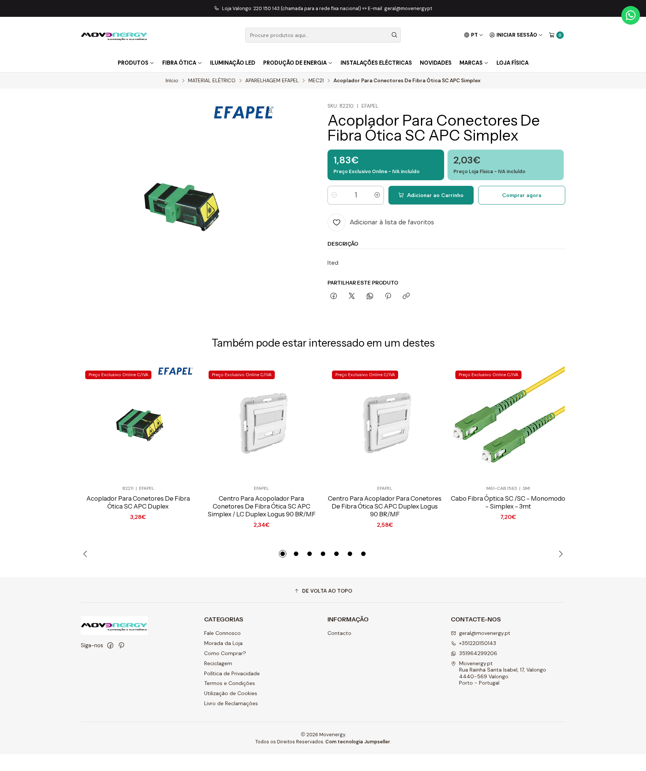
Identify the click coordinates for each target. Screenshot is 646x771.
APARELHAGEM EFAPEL (272, 80)
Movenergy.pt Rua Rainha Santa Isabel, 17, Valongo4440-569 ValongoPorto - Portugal (502, 673)
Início (172, 80)
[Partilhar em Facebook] (333, 296)
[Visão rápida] (177, 423)
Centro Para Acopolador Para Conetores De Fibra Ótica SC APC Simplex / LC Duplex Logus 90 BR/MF (261, 506)
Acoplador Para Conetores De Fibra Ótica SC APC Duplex (138, 502)
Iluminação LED (232, 62)
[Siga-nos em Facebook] (110, 645)
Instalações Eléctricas (376, 62)
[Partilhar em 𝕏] (351, 296)
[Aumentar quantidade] (377, 195)
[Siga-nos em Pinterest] (121, 645)
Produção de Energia (295, 62)
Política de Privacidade (232, 673)
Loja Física (512, 62)
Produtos (133, 62)
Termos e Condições (229, 683)
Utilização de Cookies (230, 693)
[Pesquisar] (394, 35)
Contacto (339, 633)
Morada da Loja (223, 643)
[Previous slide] (86, 553)
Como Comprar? (225, 653)
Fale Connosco (222, 633)
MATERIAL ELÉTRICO (212, 80)
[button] (282, 553)
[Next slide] (559, 553)
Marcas (471, 62)
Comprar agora (521, 195)
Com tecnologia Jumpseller (357, 741)
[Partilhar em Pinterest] (388, 296)
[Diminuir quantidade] (334, 195)
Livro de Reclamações (231, 703)
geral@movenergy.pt (484, 633)
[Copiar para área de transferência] (406, 296)
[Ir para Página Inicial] (114, 35)
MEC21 (316, 80)
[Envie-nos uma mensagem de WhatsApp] (630, 15)
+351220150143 (477, 643)
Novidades (436, 62)
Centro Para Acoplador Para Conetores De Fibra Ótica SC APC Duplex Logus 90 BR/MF (385, 506)
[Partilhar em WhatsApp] (370, 296)
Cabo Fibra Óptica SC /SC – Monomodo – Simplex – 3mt (508, 502)
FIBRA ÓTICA (179, 62)
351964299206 (478, 653)
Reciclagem (218, 663)
